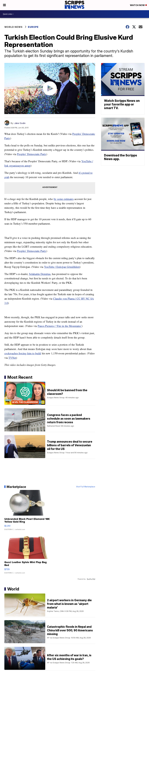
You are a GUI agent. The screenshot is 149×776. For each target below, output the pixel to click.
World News (13, 26)
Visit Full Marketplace (85, 487)
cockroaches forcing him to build (22, 353)
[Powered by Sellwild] (91, 579)
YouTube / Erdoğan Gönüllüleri (62, 267)
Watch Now (137, 5)
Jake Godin (19, 123)
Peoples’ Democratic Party (31, 154)
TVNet (12, 357)
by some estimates (64, 199)
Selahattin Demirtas (39, 274)
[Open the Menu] (4, 5)
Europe (33, 26)
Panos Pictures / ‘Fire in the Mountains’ (60, 326)
